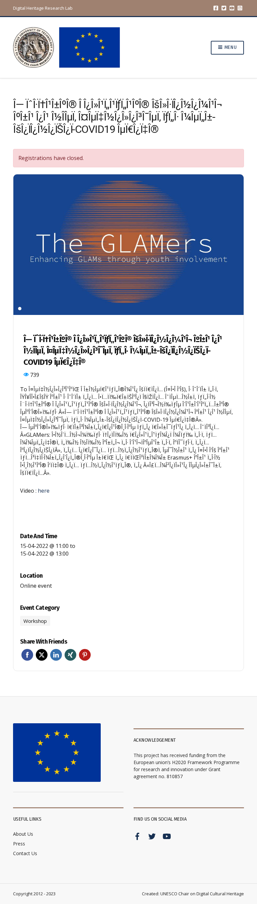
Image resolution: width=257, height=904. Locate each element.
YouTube (232, 8)
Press (19, 843)
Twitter (224, 8)
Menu (230, 47)
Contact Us (25, 853)
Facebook (216, 8)
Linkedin (56, 655)
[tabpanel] (128, 244)
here (44, 490)
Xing (70, 655)
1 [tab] (19, 308)
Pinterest (85, 655)
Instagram (240, 8)
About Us (23, 834)
